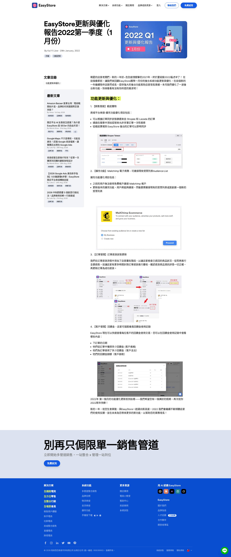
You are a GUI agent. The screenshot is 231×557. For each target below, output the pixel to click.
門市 (66, 151)
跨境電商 (48, 535)
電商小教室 (125, 496)
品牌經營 (59, 116)
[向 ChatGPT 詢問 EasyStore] (160, 491)
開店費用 (130, 5)
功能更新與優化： (54, 83)
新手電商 (48, 516)
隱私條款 (180, 550)
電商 (50, 491)
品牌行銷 (50, 151)
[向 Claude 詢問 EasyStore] (166, 491)
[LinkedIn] (57, 543)
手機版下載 (87, 515)
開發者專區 (163, 524)
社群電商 (48, 521)
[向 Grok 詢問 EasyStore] (183, 491)
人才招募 (166, 515)
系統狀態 (124, 510)
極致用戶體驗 (50, 511)
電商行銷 (59, 186)
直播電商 (48, 530)
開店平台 (50, 131)
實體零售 (59, 131)
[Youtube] (69, 543)
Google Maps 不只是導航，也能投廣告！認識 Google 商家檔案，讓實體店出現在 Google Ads (63, 141)
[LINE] (74, 543)
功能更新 (57, 56)
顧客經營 (68, 167)
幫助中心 (124, 500)
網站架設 (68, 131)
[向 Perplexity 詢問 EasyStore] (177, 491)
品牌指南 (162, 510)
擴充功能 (86, 510)
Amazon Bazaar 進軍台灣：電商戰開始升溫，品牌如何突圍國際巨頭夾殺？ (63, 106)
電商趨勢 (68, 116)
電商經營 (50, 116)
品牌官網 (86, 496)
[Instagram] (51, 543)
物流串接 (86, 500)
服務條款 (170, 550)
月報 (47, 56)
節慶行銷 (68, 186)
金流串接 (86, 505)
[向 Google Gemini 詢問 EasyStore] (172, 491)
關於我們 (162, 505)
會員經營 (50, 167)
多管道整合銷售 (89, 491)
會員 (50, 506)
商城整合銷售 (50, 526)
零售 (50, 496)
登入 (159, 5)
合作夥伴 (162, 520)
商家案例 (124, 505)
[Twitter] (63, 543)
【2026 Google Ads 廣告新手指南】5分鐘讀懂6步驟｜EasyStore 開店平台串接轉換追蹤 (63, 176)
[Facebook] (45, 543)
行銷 (50, 501)
